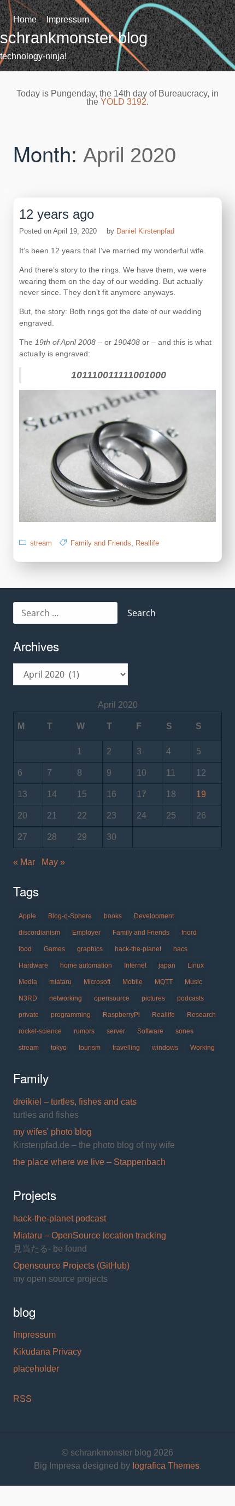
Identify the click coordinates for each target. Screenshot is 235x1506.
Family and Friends (100, 543)
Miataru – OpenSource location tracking (89, 1235)
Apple (27, 916)
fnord (189, 932)
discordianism (39, 932)
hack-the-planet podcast (59, 1218)
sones (184, 1031)
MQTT (164, 982)
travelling (126, 1048)
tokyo (59, 1048)
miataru (60, 982)
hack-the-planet (138, 949)
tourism (90, 1048)
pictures (153, 998)
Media (28, 982)
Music (193, 982)
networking (65, 998)
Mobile (132, 982)
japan (166, 965)
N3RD (28, 998)
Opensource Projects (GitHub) (71, 1265)
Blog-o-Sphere (70, 916)
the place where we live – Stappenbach (89, 1162)
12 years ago (56, 214)
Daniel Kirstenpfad (145, 231)
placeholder (36, 1368)
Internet (135, 965)
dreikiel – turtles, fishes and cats (75, 1101)
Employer (86, 932)
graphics (90, 949)
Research (201, 1015)
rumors (84, 1031)
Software (150, 1031)
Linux (195, 965)
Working (202, 1048)
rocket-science (40, 1031)
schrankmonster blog (74, 38)
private (29, 1015)
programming (71, 1015)
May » (53, 862)
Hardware (33, 965)
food (25, 949)
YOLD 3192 (123, 101)
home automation (86, 965)
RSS (22, 1398)
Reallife (147, 543)
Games (54, 949)
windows (165, 1048)
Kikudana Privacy (47, 1351)
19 (201, 794)
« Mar (24, 862)
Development (154, 916)
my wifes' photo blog (52, 1131)
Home (25, 19)
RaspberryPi (121, 1015)
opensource (112, 998)
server (116, 1031)
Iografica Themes (165, 1465)
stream (41, 543)
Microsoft (97, 982)
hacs (180, 949)
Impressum (67, 19)
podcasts (190, 998)
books (113, 916)
